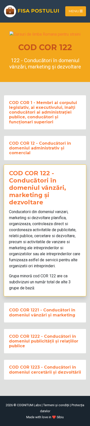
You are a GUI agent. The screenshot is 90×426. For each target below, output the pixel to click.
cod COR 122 (44, 276)
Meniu (74, 11)
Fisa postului (37, 11)
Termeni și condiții (56, 405)
